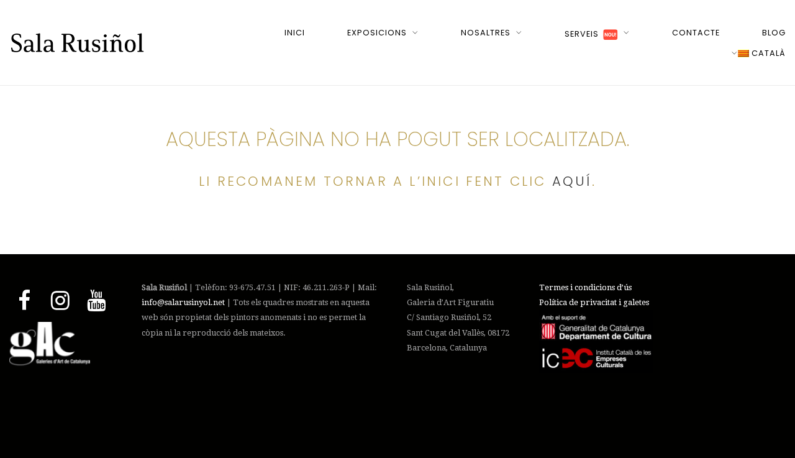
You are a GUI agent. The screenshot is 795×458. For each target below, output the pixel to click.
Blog (774, 32)
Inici (294, 32)
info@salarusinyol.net (183, 302)
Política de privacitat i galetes (594, 302)
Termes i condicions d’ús (585, 287)
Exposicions (377, 32)
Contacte (696, 32)
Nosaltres (486, 32)
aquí (572, 181)
